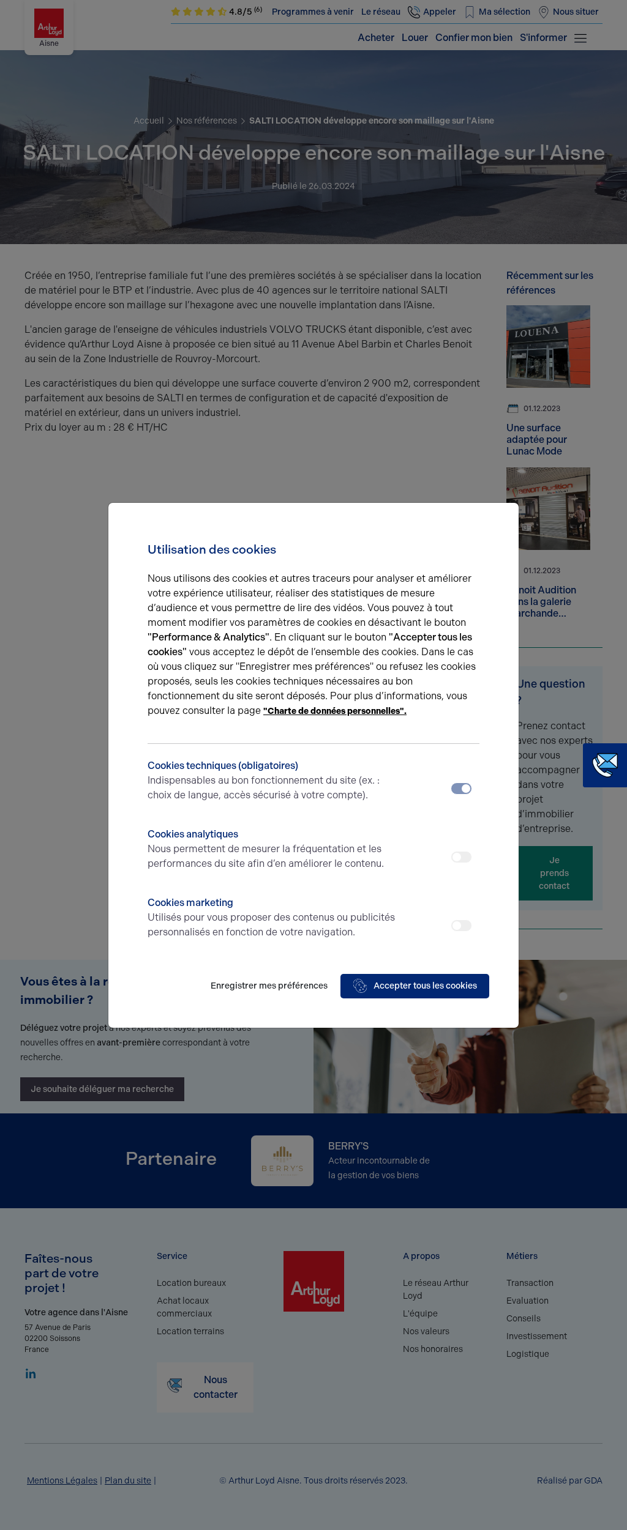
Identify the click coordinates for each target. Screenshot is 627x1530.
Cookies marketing (271, 917)
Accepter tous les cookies (425, 986)
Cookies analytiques (266, 848)
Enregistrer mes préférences (269, 986)
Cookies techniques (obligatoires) (264, 780)
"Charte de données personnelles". (335, 711)
